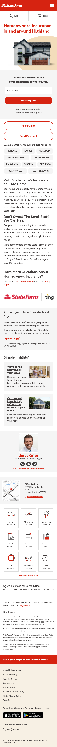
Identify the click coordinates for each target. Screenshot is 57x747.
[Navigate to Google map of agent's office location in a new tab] (34, 464)
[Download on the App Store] (12, 715)
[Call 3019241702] (22, 464)
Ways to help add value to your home (15, 369)
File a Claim (28, 125)
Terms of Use (9, 688)
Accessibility (8, 683)
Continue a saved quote (27, 109)
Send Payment (28, 136)
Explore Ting (10, 338)
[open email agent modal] (28, 464)
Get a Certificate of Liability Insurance (28, 469)
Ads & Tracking (10, 675)
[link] (14, 5)
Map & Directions (35, 497)
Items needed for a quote (28, 112)
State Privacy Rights (12, 696)
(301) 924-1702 (25, 281)
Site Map (7, 700)
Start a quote (28, 100)
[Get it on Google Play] (33, 715)
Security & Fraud (10, 679)
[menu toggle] (52, 5)
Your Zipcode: (14, 90)
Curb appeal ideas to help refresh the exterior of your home (16, 404)
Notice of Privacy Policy (13, 692)
